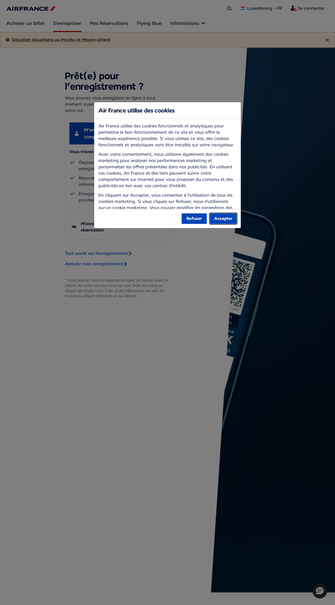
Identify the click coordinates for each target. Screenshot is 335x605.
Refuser (194, 218)
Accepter (223, 218)
